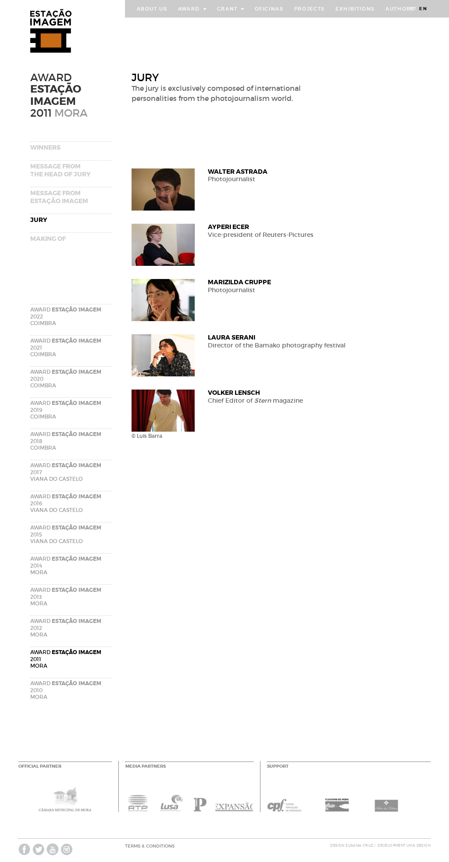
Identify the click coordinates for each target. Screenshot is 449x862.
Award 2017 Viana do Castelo (65, 472)
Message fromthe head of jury (60, 170)
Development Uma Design (404, 845)
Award (190, 9)
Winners (45, 147)
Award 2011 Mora (65, 659)
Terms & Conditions (150, 846)
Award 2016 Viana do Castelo (65, 503)
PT (413, 8)
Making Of (48, 239)
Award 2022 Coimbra (65, 316)
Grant (228, 9)
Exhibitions (355, 9)
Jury (38, 220)
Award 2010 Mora (65, 690)
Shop (145, 26)
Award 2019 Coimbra (65, 410)
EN (423, 8)
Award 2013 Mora (65, 597)
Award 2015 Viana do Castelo (65, 534)
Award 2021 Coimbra (65, 347)
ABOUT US (152, 9)
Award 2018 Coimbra (65, 441)
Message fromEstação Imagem (59, 197)
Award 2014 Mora (65, 565)
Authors (400, 9)
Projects (309, 9)
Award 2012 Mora (65, 628)
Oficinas (269, 9)
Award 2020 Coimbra (65, 378)
